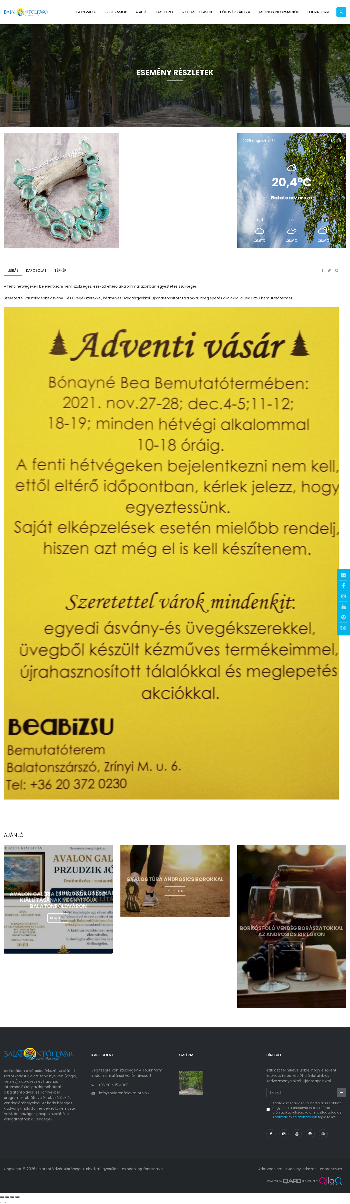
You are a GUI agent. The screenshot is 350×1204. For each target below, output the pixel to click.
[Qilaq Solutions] (330, 1181)
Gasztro (164, 12)
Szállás (142, 12)
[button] (341, 12)
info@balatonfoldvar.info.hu (124, 1093)
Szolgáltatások (196, 12)
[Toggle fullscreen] (12, 1197)
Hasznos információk (278, 12)
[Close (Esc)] (2, 1197)
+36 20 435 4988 (113, 1085)
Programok (116, 12)
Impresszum (331, 1168)
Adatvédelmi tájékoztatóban (294, 1117)
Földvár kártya (235, 12)
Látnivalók (86, 12)
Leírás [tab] (13, 270)
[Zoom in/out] (17, 1197)
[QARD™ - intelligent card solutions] (292, 1181)
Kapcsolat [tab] (36, 270)
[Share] (7, 1197)
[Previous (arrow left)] (2, 1202)
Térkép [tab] (60, 270)
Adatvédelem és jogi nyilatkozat (287, 1168)
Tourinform (318, 12)
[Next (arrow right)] (7, 1202)
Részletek (58, 917)
